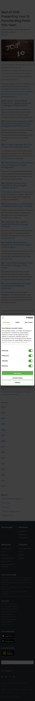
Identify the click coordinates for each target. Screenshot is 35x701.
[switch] (30, 355)
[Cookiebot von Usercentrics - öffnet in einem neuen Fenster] (26, 318)
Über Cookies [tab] (29, 322)
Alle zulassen (17, 373)
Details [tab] (18, 322)
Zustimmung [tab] (6, 322)
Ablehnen (17, 382)
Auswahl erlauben (17, 378)
